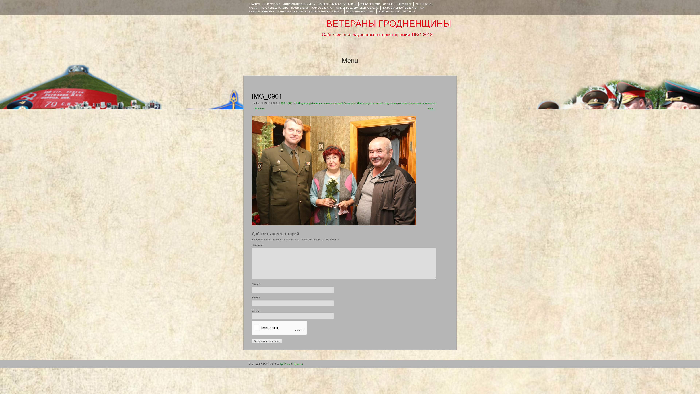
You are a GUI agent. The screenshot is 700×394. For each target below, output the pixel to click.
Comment (258, 245)
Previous (258, 108)
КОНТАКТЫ (409, 11)
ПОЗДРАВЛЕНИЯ (300, 8)
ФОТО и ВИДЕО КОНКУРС (274, 8)
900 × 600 (286, 103)
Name (255, 284)
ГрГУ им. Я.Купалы (291, 363)
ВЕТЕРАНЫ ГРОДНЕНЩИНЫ (388, 23)
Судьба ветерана (369, 4)
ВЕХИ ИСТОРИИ (271, 4)
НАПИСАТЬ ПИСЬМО (389, 11)
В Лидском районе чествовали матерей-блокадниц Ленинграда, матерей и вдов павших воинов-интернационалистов (366, 103)
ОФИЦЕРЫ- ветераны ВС (397, 4)
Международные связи (360, 11)
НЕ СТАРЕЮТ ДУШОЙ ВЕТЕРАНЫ (399, 8)
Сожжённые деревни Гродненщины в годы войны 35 (310, 11)
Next (432, 108)
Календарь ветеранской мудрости (357, 8)
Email (255, 297)
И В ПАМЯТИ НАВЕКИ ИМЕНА (299, 4)
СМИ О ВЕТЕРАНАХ (322, 8)
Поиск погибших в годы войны (337, 4)
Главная (255, 4)
